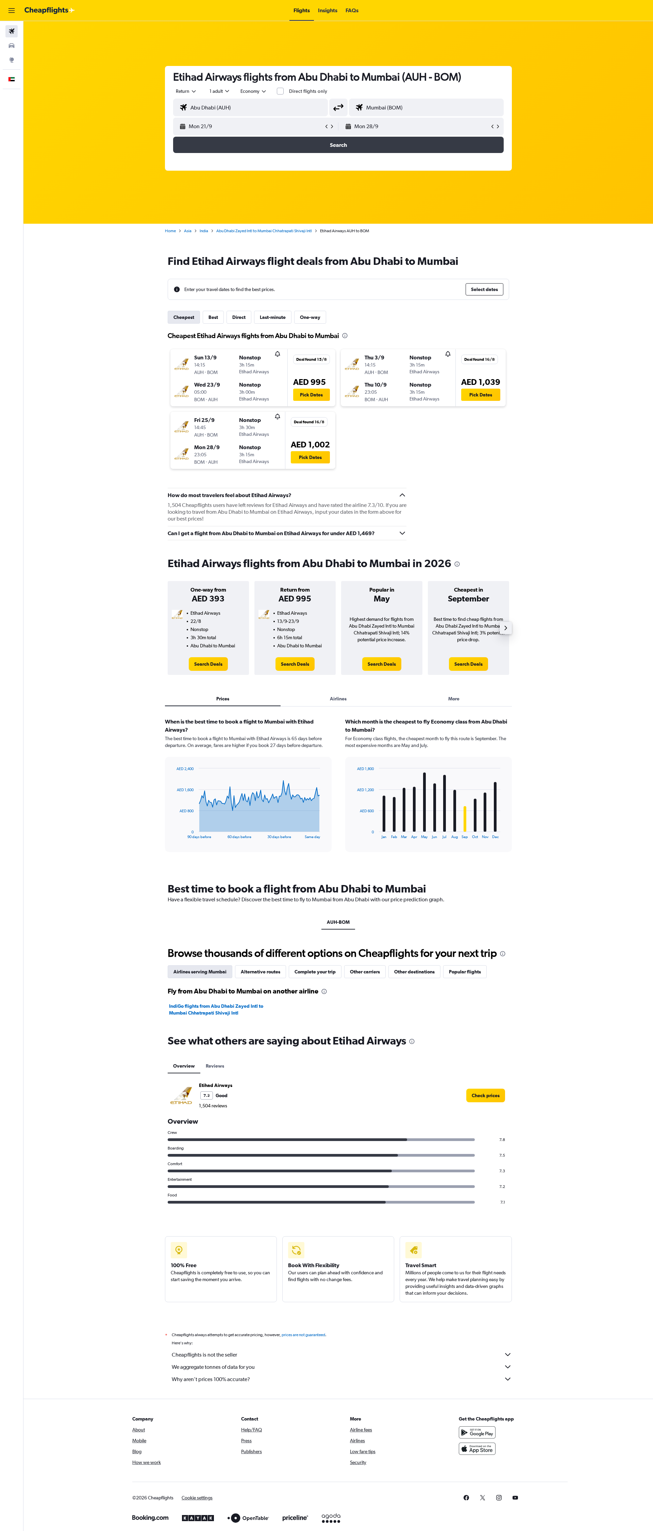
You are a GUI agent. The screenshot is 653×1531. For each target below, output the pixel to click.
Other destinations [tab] (414, 971)
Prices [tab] (222, 698)
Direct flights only (308, 91)
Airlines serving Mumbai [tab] (200, 971)
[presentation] (345, 336)
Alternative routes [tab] (260, 971)
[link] (208, 664)
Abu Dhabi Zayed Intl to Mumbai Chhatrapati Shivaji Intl (264, 230)
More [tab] (453, 698)
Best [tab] (213, 317)
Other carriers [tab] (365, 971)
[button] (11, 10)
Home (170, 230)
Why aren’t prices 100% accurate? (211, 1379)
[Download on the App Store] (477, 1449)
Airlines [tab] (338, 698)
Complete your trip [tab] (315, 971)
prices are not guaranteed (303, 1334)
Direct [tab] (239, 317)
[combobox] (186, 91)
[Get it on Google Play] (477, 1432)
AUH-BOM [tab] (338, 922)
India (204, 230)
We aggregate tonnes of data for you (213, 1367)
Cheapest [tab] (183, 317)
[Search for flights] (11, 31)
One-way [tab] (310, 317)
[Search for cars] (11, 45)
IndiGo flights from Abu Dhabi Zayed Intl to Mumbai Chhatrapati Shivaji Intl (216, 1009)
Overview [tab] (184, 1066)
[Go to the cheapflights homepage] (49, 10)
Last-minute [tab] (273, 317)
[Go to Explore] (11, 60)
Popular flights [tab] (465, 971)
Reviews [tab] (215, 1066)
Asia (187, 230)
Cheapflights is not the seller (204, 1354)
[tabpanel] (338, 791)
